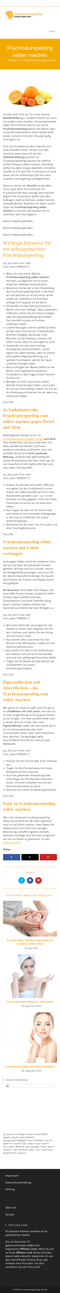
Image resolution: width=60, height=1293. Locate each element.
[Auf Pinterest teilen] (38, 880)
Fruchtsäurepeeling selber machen (38, 60)
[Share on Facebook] (11, 857)
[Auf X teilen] (21, 880)
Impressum (12, 1175)
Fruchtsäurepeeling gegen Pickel (23, 438)
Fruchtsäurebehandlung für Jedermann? (30, 1001)
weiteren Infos (11, 842)
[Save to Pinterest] (48, 857)
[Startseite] (4, 60)
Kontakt (10, 1214)
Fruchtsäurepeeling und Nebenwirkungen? (30, 1066)
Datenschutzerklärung (18, 1182)
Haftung (10, 1189)
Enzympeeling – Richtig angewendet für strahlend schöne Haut (30, 942)
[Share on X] (30, 857)
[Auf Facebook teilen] (30, 880)
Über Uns (10, 1207)
